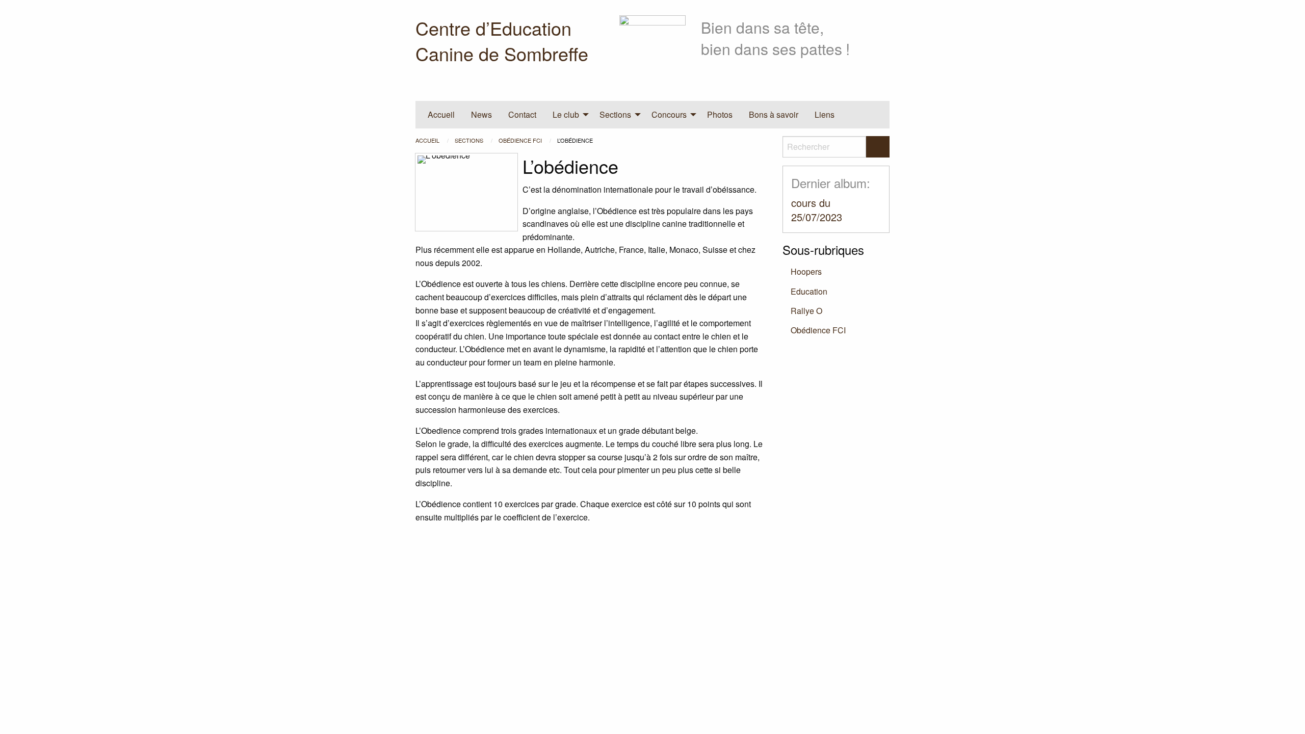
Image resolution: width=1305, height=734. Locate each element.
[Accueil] (652, 47)
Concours (669, 114)
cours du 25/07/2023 (816, 209)
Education (809, 291)
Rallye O (806, 311)
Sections (615, 114)
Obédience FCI (521, 140)
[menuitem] (441, 114)
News (481, 114)
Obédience (818, 330)
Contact (522, 114)
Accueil (441, 114)
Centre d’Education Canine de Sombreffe (501, 40)
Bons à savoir (773, 114)
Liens (824, 114)
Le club (566, 114)
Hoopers (806, 271)
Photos (720, 114)
